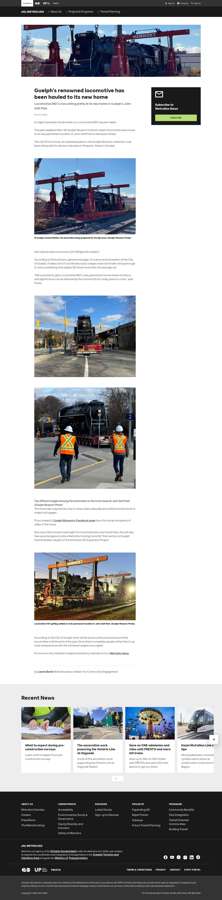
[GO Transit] (26, 870)
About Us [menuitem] (56, 11)
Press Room (28, 820)
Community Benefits (181, 809)
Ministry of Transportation (71, 858)
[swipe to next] (213, 739)
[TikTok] (198, 857)
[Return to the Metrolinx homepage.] (32, 12)
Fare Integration (179, 815)
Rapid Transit (140, 815)
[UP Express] (41, 870)
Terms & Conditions (139, 870)
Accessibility (65, 809)
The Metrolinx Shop (33, 825)
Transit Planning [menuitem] (110, 11)
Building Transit (178, 829)
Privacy (161, 870)
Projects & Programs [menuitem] (81, 11)
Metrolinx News (119, 653)
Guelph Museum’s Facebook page (74, 520)
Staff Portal (192, 870)
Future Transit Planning (146, 825)
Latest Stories (103, 809)
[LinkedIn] (191, 857)
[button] (37, 3)
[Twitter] (178, 857)
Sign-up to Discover (107, 815)
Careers (26, 815)
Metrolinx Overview (33, 809)
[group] (54, 12)
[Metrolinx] (32, 845)
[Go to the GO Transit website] (37, 3)
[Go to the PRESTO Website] (56, 3)
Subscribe (176, 117)
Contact (175, 870)
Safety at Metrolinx (69, 833)
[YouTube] (172, 857)
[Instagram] (185, 857)
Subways (137, 820)
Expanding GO (141, 809)
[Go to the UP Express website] (47, 3)
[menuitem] (54, 12)
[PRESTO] (56, 870)
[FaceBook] (165, 857)
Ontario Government (63, 851)
